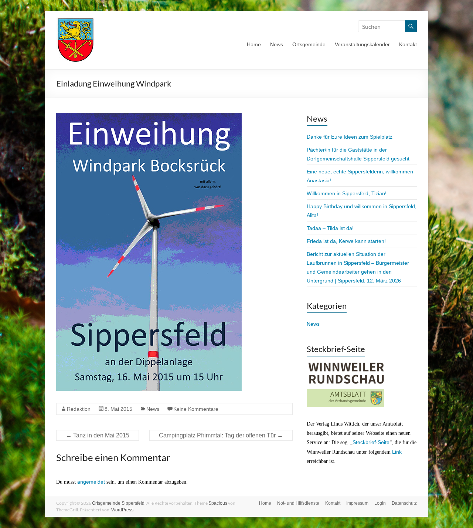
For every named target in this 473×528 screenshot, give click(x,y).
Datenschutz (404, 503)
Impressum (357, 503)
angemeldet (91, 482)
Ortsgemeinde (309, 44)
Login (380, 503)
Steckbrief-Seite (371, 442)
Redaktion (79, 409)
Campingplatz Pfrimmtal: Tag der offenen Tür (221, 435)
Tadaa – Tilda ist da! (330, 228)
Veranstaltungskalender (362, 44)
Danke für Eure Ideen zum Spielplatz (349, 137)
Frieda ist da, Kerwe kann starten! (346, 241)
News (276, 44)
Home (254, 44)
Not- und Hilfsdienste (298, 503)
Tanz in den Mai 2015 (97, 435)
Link (397, 452)
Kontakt (408, 44)
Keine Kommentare (195, 409)
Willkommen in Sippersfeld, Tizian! (347, 193)
